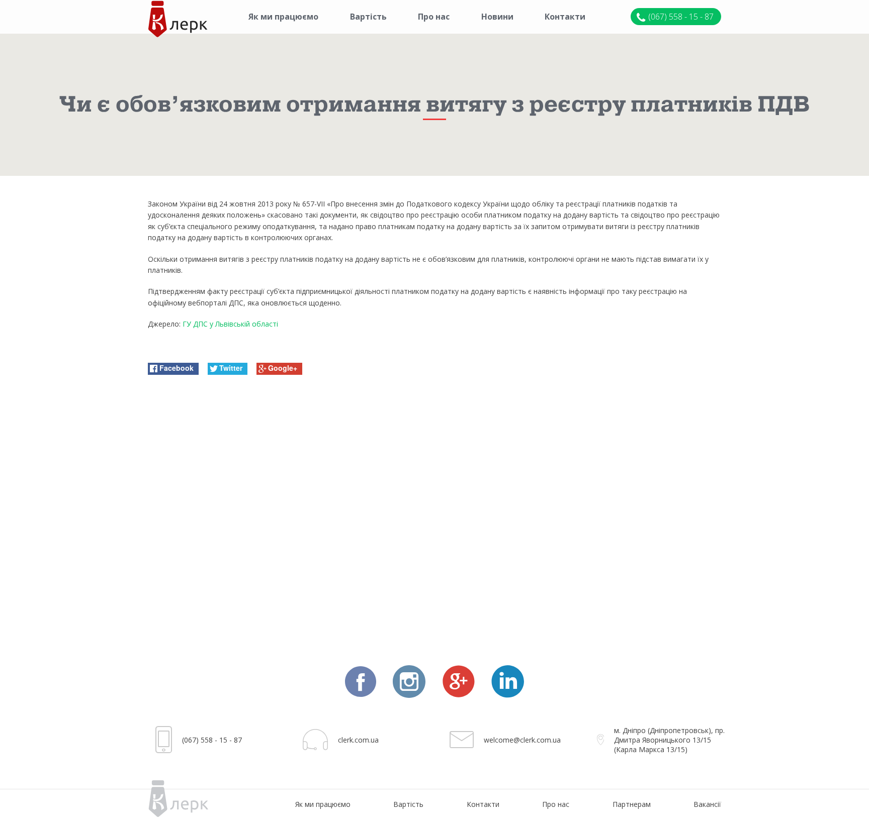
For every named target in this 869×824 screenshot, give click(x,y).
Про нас (434, 16)
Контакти (565, 16)
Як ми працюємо (283, 16)
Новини (497, 16)
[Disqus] (434, 511)
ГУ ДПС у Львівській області (230, 324)
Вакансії (707, 804)
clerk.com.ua (358, 740)
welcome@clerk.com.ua (522, 740)
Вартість (368, 16)
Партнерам (632, 804)
